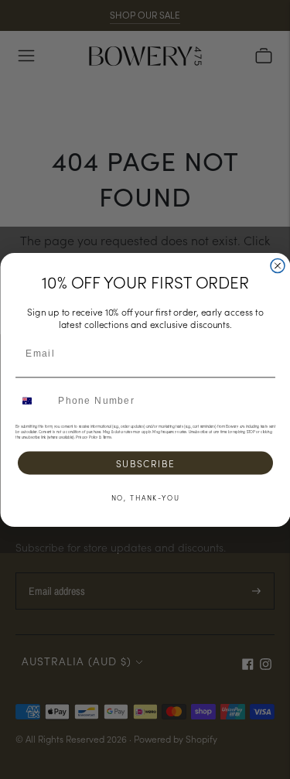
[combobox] (33, 400)
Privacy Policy (87, 436)
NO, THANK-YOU (145, 497)
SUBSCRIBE (145, 463)
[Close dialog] (278, 265)
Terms (106, 436)
